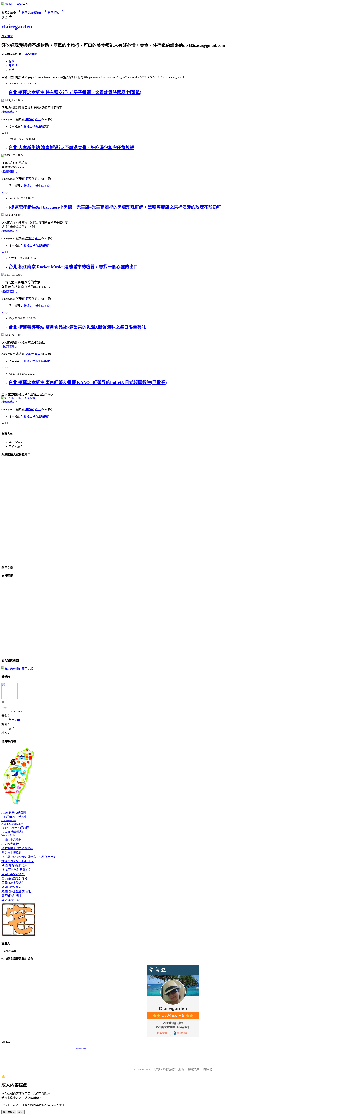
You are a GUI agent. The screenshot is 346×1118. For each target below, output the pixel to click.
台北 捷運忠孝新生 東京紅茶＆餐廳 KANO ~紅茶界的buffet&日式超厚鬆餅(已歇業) (88, 382)
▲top (4, 132)
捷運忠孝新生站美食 (37, 126)
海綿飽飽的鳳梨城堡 (14, 865)
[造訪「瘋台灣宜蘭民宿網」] (17, 668)
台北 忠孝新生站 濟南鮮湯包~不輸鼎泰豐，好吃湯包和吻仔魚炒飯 (71, 147)
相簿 (11, 61)
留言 (38, 119)
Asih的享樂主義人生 (14, 816)
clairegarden (16, 26)
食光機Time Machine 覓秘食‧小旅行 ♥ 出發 (28, 856)
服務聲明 (207, 1069)
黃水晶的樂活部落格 (14, 878)
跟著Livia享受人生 (13, 882)
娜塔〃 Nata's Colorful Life (17, 861)
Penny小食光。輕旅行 (15, 827)
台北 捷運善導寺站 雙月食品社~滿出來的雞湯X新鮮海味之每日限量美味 (77, 327)
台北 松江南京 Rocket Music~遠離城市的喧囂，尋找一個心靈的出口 (73, 266)
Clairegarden (8, 820)
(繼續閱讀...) (9, 111)
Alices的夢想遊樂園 (13, 812)
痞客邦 (29, 119)
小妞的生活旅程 (11, 839)
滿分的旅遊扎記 (11, 887)
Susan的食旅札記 (12, 832)
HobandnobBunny (12, 823)
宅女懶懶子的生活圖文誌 (17, 848)
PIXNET (146, 1069)
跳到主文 (7, 36)
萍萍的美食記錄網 (13, 874)
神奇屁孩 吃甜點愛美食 (16, 869)
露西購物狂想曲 (11, 895)
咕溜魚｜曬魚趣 (11, 852)
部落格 (13, 65)
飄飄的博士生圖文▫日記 (16, 891)
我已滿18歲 (9, 1112)
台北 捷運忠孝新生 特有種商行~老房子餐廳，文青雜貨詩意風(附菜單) (75, 92)
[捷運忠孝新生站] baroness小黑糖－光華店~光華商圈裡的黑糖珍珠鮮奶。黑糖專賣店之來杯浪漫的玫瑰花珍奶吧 (115, 207)
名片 (11, 70)
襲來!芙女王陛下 (12, 900)
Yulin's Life (8, 835)
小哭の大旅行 (10, 843)
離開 (20, 1112)
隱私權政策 (193, 1069)
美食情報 (31, 54)
